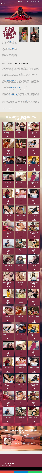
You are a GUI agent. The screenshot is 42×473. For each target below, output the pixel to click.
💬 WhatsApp (35, 471)
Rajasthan (22, 1)
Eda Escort (33, 199)
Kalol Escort (8, 232)
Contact (28, 2)
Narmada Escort (8, 351)
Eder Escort (8, 215)
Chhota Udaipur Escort (34, 299)
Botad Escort (8, 316)
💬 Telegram (21, 471)
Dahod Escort (21, 282)
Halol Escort (34, 215)
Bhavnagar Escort (8, 265)
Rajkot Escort (21, 132)
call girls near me (27, 100)
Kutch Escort (8, 165)
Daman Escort (8, 384)
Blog (39, 1)
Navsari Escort (33, 401)
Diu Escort (33, 149)
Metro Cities (35, 1)
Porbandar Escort (33, 282)
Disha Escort (21, 199)
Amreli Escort (21, 316)
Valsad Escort (21, 401)
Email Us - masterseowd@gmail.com (21, 16)
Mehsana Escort (8, 199)
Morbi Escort (8, 249)
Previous (19, 448)
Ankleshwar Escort (21, 149)
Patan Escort (8, 298)
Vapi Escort (21, 384)
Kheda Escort (21, 298)
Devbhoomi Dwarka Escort (34, 317)
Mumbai (26, 1)
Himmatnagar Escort (21, 182)
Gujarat (30, 1)
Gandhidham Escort (34, 165)
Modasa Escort (21, 215)
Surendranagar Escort (33, 249)
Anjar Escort (8, 182)
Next (37, 448)
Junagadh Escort (21, 249)
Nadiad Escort (8, 149)
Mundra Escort (21, 165)
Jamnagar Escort (21, 334)
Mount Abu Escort (21, 417)
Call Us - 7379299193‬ (21, 15)
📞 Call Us (6, 471)
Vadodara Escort (8, 132)
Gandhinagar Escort (8, 367)
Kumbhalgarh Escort (34, 417)
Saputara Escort (21, 232)
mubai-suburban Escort (3, 3)
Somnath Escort (21, 265)
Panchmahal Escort (8, 282)
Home (19, 1)
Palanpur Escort (34, 182)
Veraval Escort (33, 265)
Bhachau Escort (34, 232)
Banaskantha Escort (21, 367)
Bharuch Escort (8, 401)
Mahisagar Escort (34, 351)
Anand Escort (33, 132)
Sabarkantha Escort (34, 367)
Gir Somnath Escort (8, 334)
